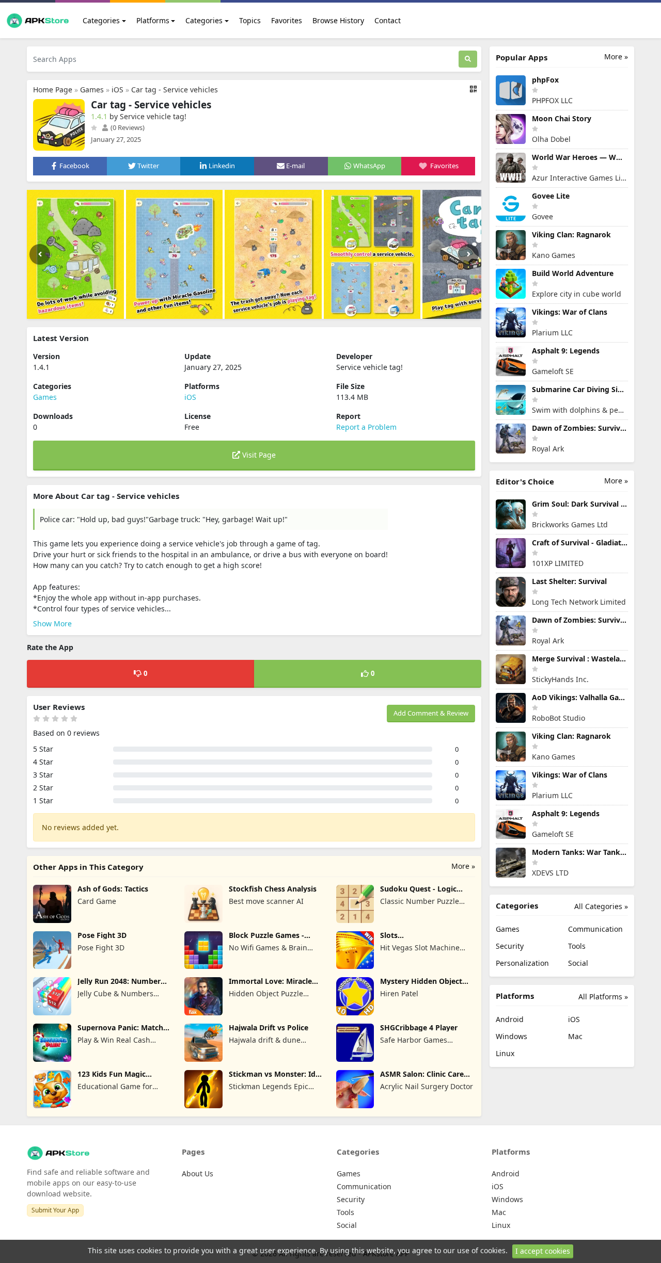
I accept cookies (542, 1251)
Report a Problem (366, 427)
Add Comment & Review (431, 713)
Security (510, 946)
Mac (575, 1036)
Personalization (522, 963)
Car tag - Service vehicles (174, 89)
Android (510, 1019)
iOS (117, 89)
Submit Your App (55, 1210)
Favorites (286, 20)
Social (578, 963)
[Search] (468, 59)
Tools (577, 946)
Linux (505, 1053)
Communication (595, 929)
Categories (101, 20)
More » (463, 866)
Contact (387, 20)
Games (92, 89)
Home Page (52, 89)
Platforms (152, 20)
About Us (197, 1173)
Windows (511, 1036)
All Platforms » (603, 996)
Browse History (338, 20)
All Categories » (601, 906)
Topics (250, 20)
